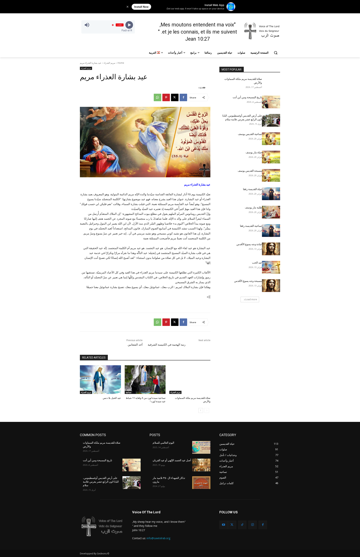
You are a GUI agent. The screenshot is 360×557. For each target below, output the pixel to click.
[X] (174, 97)
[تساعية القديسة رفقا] (271, 230)
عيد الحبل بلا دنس (112, 398)
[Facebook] (183, 97)
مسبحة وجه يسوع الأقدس (248, 280)
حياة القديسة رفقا (252, 189)
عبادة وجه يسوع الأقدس (249, 244)
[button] (275, 52)
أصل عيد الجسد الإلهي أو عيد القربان (172, 460)
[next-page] (200, 410)
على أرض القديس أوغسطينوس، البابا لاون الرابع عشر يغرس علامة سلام (101, 481)
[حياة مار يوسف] (271, 157)
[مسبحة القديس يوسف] (271, 175)
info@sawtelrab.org (158, 538)
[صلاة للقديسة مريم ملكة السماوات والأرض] (189, 379)
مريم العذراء (109, 62)
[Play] (129, 25)
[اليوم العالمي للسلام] (201, 447)
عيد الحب (257, 262)
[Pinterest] (166, 97)
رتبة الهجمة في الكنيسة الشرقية (166, 344)
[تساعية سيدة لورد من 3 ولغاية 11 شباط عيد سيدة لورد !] (145, 379)
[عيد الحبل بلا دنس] (100, 379)
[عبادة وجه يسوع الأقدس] (271, 249)
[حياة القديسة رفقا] (271, 193)
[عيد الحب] (271, 267)
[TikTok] (242, 525)
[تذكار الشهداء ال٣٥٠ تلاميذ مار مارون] (201, 482)
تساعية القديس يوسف (250, 134)
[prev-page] (206, 410)
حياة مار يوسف (254, 152)
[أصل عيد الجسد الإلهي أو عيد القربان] (201, 465)
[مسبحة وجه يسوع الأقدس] (271, 285)
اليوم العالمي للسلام (163, 442)
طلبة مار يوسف (253, 207)
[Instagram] (252, 525)
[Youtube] (223, 525)
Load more (251, 299)
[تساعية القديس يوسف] (271, 138)
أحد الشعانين (135, 344)
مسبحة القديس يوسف (250, 170)
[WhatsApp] (157, 97)
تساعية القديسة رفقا (251, 225)
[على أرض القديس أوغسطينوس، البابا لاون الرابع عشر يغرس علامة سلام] (271, 120)
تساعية (128, 392)
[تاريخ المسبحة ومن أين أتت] (271, 102)
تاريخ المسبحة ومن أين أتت (247, 97)
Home (121, 62)
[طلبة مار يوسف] (271, 212)
